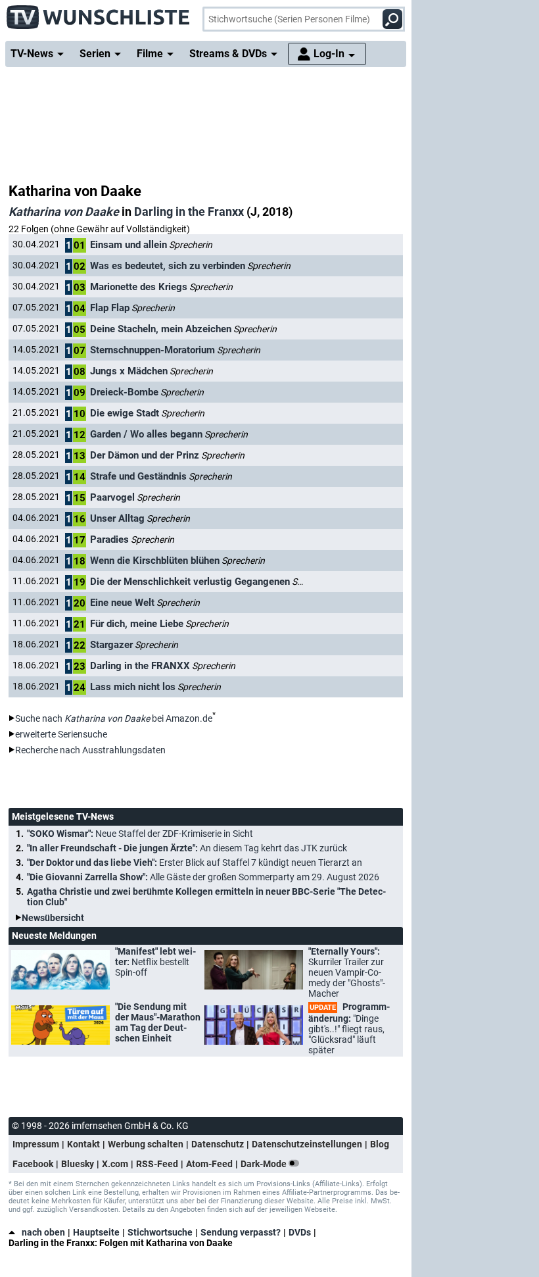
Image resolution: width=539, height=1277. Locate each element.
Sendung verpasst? (240, 1232)
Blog (379, 1144)
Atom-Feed (209, 1164)
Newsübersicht (53, 918)
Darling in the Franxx (189, 211)
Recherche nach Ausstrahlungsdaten (90, 750)
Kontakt (83, 1144)
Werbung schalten (145, 1144)
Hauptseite (96, 1232)
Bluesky (77, 1164)
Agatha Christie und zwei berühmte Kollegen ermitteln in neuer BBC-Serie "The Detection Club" (206, 896)
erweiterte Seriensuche (61, 734)
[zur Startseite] (98, 13)
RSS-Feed (157, 1164)
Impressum (35, 1144)
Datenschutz (217, 1144)
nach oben (43, 1232)
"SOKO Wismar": (140, 833)
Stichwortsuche (160, 1232)
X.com (115, 1164)
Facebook (32, 1164)
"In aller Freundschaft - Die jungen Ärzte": (187, 848)
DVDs (300, 1232)
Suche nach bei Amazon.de (113, 718)
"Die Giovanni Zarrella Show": (203, 877)
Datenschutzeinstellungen (307, 1144)
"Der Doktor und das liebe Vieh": (194, 862)
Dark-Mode (265, 1164)
